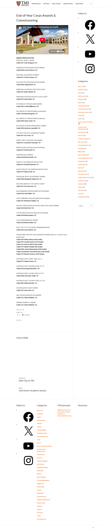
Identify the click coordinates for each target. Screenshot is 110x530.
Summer (80, 187)
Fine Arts (80, 135)
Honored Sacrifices (83, 145)
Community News (83, 109)
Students (80, 184)
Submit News (79, 3)
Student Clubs (82, 180)
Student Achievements (84, 177)
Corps (79, 115)
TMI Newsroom (36, 3)
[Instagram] (90, 74)
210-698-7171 (61, 414)
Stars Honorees (82, 174)
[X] (90, 45)
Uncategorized (82, 197)
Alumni (80, 93)
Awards (80, 102)
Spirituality (81, 171)
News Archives (56, 3)
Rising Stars (81, 161)
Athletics (80, 99)
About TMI (81, 86)
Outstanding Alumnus (84, 158)
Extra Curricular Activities (85, 122)
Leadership (81, 148)
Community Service (83, 112)
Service (80, 168)
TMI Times (46, 3)
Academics (81, 89)
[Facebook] (90, 30)
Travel (80, 193)
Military (80, 151)
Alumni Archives (68, 3)
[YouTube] (90, 59)
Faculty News (82, 132)
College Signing (82, 106)
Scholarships (82, 164)
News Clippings (82, 155)
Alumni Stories (82, 96)
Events (80, 118)
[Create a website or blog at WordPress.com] (93, 527)
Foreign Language (83, 138)
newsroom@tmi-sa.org (64, 416)
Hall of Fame (81, 142)
